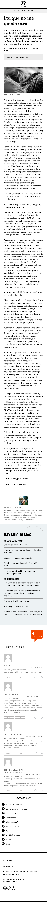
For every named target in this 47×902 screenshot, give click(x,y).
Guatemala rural (12, 826)
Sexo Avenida (11, 831)
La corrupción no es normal (16, 809)
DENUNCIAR (20, 677)
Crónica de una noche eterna (16, 545)
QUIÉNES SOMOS (10, 864)
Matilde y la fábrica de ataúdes (17, 606)
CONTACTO (8, 866)
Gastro (8, 844)
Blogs (8, 839)
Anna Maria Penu (18, 48)
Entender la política (14, 804)
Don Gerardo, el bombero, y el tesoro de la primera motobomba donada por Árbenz (22, 584)
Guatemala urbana (13, 822)
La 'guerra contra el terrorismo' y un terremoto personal (19, 572)
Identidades (11, 818)
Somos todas (11, 813)
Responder (9, 677)
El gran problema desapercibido (18, 558)
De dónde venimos (13, 835)
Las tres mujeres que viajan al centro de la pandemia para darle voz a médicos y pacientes (22, 593)
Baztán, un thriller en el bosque (17, 601)
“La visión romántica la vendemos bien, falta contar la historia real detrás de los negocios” (23, 612)
